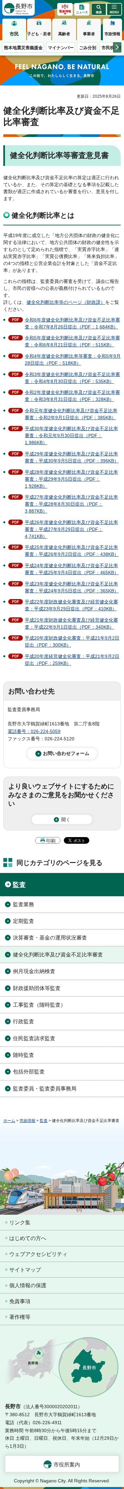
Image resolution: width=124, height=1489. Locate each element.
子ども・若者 (39, 34)
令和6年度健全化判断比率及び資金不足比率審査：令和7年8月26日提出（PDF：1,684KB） (72, 323)
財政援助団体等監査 (37, 988)
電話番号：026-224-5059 (34, 731)
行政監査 (23, 1021)
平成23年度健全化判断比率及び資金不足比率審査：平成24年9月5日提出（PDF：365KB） (72, 587)
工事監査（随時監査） (39, 1005)
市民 (14, 34)
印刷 (51, 840)
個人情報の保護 (27, 1285)
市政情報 (112, 34)
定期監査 (23, 921)
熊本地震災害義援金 (23, 47)
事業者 (89, 34)
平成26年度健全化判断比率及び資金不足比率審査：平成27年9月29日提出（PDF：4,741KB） (71, 529)
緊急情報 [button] (65, 11)
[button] (98, 9)
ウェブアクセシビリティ (38, 1254)
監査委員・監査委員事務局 (44, 1088)
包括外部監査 (29, 1071)
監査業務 (23, 904)
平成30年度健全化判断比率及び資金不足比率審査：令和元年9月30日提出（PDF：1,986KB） (71, 435)
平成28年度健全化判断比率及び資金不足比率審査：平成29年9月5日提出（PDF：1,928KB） (71, 479)
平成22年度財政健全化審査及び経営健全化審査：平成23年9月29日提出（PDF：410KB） (71, 605)
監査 (19, 884)
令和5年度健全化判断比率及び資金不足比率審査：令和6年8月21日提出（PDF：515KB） (72, 341)
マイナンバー (61, 47)
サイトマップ (25, 1270)
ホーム (9, 1120)
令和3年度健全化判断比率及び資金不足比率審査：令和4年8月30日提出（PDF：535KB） (72, 378)
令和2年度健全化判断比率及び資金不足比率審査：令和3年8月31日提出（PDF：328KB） (72, 396)
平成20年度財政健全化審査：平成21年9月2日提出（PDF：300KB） (72, 641)
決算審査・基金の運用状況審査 (50, 937)
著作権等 (19, 1317)
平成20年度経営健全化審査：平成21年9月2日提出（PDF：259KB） (72, 660)
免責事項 (19, 1301)
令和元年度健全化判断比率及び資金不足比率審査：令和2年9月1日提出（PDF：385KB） (71, 414)
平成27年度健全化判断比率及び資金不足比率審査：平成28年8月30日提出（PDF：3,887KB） (71, 504)
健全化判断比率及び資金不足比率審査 (58, 954)
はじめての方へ (27, 1238)
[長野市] (18, 8)
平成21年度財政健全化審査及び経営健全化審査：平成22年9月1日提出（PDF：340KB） (71, 623)
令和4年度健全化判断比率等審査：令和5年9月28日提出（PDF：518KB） (73, 359)
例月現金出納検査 (34, 971)
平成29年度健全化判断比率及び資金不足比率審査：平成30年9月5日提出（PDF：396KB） (72, 457)
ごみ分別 (87, 47)
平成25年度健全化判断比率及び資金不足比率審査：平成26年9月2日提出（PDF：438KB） (72, 551)
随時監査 (23, 1055)
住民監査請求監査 (34, 1038)
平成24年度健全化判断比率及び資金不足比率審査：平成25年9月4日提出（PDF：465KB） (72, 569)
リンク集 (19, 1222)
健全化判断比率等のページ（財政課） (65, 302)
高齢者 (64, 34)
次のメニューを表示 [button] (117, 47)
